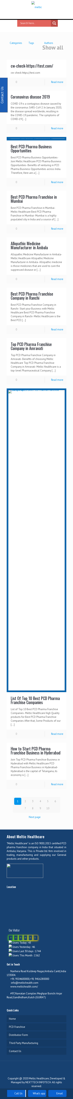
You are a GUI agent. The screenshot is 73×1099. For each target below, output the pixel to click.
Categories (16, 43)
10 (47, 808)
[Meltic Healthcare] (36, 7)
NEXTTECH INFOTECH (38, 1082)
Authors (48, 43)
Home (12, 1018)
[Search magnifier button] (54, 23)
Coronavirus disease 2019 (30, 97)
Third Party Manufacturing (23, 1043)
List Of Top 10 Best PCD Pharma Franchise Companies (35, 700)
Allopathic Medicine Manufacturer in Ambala (29, 245)
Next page (35, 817)
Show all (52, 48)
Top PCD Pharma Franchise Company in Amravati (31, 346)
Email (59, 1093)
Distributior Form (18, 1035)
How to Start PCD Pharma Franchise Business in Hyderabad (35, 751)
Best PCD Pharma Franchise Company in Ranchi (32, 296)
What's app (39, 1093)
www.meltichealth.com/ (24, 986)
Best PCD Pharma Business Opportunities (31, 148)
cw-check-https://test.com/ (32, 66)
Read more (57, 82)
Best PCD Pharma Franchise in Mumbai (34, 199)
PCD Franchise (17, 1027)
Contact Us (15, 1051)
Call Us (18, 1093)
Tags (31, 43)
